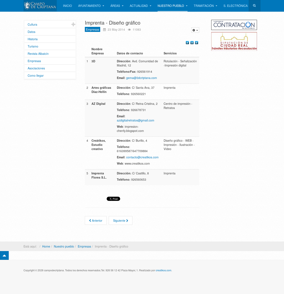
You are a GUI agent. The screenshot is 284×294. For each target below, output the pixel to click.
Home (46, 246)
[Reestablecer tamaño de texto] (192, 43)
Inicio (67, 6)
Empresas (92, 29)
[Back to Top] (4, 255)
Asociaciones (36, 68)
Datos (31, 32)
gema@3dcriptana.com (141, 78)
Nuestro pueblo (171, 6)
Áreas (115, 6)
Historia (33, 39)
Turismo (33, 46)
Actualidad (139, 6)
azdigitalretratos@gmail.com (135, 120)
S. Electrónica (235, 6)
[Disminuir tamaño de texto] (197, 43)
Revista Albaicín (38, 53)
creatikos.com (163, 270)
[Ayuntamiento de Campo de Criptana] (40, 5)
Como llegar (36, 75)
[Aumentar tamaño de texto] (188, 43)
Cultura (32, 24)
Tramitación (204, 6)
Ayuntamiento (89, 6)
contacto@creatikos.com (142, 157)
